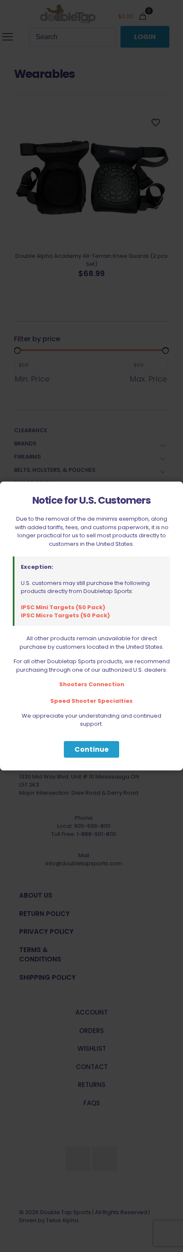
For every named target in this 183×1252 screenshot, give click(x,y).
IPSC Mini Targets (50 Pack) (63, 607)
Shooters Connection (91, 684)
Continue (91, 749)
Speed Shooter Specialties (91, 701)
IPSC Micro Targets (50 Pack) (65, 615)
